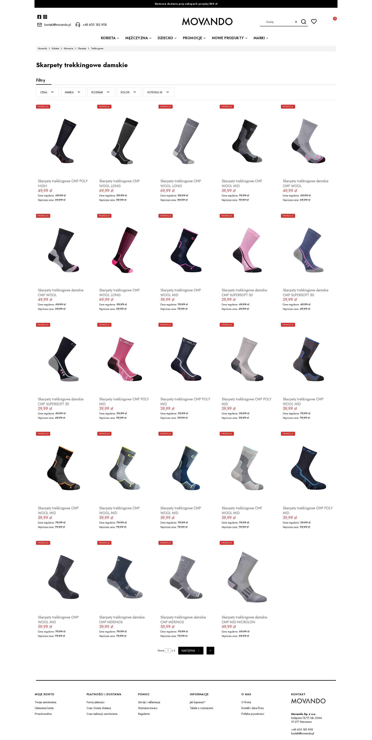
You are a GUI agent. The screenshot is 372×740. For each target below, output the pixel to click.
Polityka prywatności (252, 714)
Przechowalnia (43, 714)
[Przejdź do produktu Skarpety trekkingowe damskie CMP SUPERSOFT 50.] (247, 250)
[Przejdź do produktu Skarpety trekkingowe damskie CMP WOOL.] (308, 141)
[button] (303, 22)
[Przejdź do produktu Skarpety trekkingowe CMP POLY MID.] (124, 359)
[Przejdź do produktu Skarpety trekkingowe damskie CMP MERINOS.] (124, 577)
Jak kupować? (197, 702)
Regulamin (144, 714)
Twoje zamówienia (45, 702)
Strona (161, 650)
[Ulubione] (314, 21)
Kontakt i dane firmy (252, 708)
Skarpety (82, 48)
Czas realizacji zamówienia (102, 714)
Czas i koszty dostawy (99, 708)
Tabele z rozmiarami (201, 708)
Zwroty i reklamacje (149, 702)
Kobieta (55, 48)
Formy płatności (95, 702)
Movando (42, 48)
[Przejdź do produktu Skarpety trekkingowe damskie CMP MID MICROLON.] (247, 577)
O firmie (246, 702)
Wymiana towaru (147, 708)
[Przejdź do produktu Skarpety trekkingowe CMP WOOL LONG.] (124, 141)
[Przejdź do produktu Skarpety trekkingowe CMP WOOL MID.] (247, 141)
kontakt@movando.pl (302, 733)
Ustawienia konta (44, 708)
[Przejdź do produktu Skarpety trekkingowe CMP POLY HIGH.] (63, 141)
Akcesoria (68, 48)
